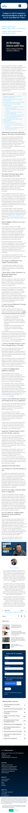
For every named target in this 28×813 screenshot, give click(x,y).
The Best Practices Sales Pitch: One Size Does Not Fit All (12, 100)
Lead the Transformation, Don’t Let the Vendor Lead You (12, 120)
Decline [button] (16, 810)
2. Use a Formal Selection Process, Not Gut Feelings (15, 110)
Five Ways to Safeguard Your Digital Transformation (11, 104)
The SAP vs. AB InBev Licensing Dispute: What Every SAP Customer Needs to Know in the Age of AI (18, 633)
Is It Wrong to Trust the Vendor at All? (13, 123)
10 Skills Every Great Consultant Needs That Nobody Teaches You (16, 626)
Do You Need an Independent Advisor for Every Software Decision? (14, 128)
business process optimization (16, 216)
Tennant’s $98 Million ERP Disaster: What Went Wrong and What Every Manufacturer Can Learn (18, 639)
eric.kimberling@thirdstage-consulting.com (13, 540)
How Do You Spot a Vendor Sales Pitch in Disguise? (15, 125)
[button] (20, 6)
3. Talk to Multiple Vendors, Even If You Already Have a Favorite (13, 113)
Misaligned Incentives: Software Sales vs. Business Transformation (12, 97)
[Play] (14, 548)
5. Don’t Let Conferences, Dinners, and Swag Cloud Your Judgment (13, 117)
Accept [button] (11, 810)
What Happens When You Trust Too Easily (13, 102)
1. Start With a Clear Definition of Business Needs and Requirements (14, 107)
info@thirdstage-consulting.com (9, 757)
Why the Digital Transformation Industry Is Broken (17, 645)
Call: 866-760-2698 (5, 756)
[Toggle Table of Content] (23, 94)
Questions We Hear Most (9, 122)
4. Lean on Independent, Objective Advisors (15, 114)
